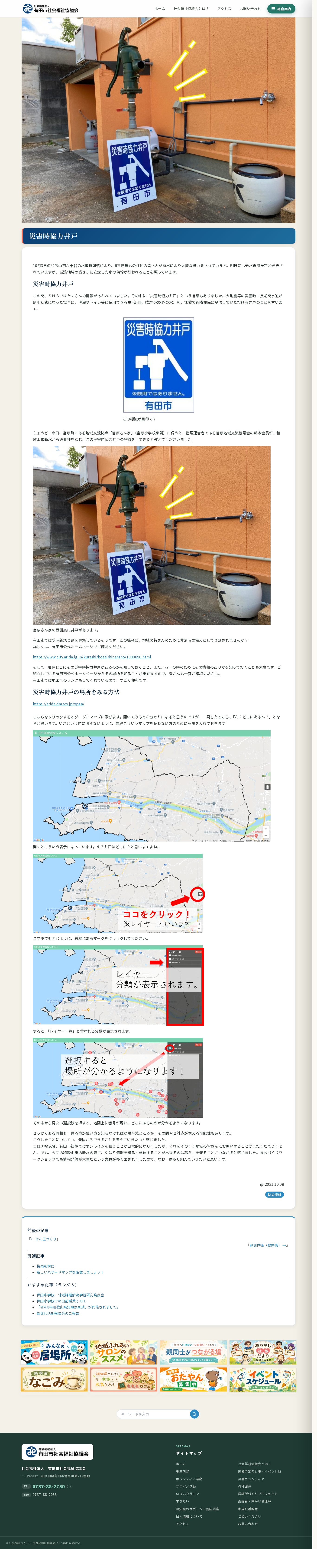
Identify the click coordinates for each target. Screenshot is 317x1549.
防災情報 (274, 1194)
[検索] (194, 1414)
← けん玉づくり (43, 1238)
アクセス (224, 8)
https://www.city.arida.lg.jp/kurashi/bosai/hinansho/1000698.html (92, 657)
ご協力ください (249, 1516)
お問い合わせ (250, 8)
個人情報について (189, 1516)
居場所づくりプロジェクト (258, 1493)
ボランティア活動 (189, 1478)
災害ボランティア (251, 1478)
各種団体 (244, 1486)
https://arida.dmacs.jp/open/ (58, 704)
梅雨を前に (46, 1266)
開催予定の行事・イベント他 (259, 1471)
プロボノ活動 (186, 1486)
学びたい (182, 1501)
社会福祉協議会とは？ (191, 8)
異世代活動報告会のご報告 (58, 1313)
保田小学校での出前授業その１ (61, 1300)
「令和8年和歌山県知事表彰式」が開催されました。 (78, 1307)
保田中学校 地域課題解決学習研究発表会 (70, 1294)
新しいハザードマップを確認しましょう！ (70, 1272)
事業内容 (182, 1471)
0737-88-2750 (48, 1486)
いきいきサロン (187, 1493)
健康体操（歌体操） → (268, 1245)
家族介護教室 (248, 1508)
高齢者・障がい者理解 (254, 1501)
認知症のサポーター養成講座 (197, 1508)
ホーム (160, 8)
